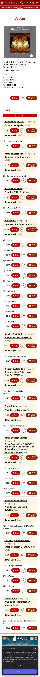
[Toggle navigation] (37, 2)
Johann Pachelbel (13, 188)
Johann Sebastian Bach (15, 438)
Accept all (20, 671)
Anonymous (10, 220)
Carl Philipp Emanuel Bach (17, 540)
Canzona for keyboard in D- (17, 157)
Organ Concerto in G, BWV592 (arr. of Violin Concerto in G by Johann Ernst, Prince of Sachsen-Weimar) (19, 448)
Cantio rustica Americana (16, 224)
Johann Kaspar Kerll (14, 121)
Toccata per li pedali (14, 125)
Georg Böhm (10, 406)
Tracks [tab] (6, 110)
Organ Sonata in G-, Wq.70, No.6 (20, 547)
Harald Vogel (8, 70)
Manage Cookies (20, 666)
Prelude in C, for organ (15, 410)
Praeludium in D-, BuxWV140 (18, 337)
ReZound (12, 82)
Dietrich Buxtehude (13, 334)
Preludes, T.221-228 (14, 192)
